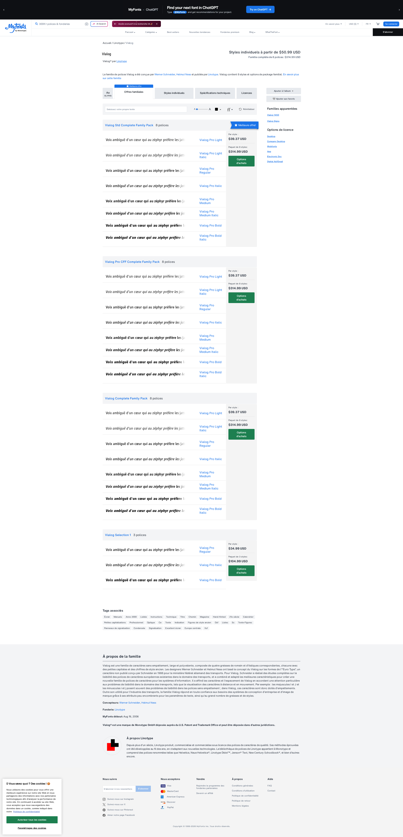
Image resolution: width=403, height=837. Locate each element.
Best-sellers (173, 32)
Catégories (150, 32)
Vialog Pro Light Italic (210, 155)
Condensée (139, 628)
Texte (168, 622)
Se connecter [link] (391, 24)
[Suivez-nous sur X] (105, 804)
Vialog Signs (273, 121)
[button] (4, 9)
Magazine (204, 617)
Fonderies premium (229, 32)
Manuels (118, 617)
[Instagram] (105, 799)
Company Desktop (276, 141)
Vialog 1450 (273, 114)
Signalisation (155, 628)
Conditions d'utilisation (243, 791)
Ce (160, 622)
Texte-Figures (245, 622)
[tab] (108, 93)
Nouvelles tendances (199, 32)
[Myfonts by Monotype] (15, 28)
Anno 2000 (131, 617)
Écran (107, 617)
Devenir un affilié (204, 793)
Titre (182, 617)
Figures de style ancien (199, 622)
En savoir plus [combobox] (333, 23)
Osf (216, 622)
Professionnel (136, 622)
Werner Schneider (164, 74)
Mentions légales (240, 806)
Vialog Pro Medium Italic (209, 213)
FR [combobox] (367, 23)
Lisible (143, 617)
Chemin (192, 617)
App (269, 151)
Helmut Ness (183, 74)
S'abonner (388, 31)
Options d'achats (241, 161)
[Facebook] (105, 815)
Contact (271, 791)
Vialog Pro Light (210, 140)
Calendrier (248, 617)
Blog (251, 32)
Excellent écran (173, 628)
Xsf (206, 628)
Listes (225, 622)
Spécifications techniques (215, 93)
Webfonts (272, 146)
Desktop (271, 136)
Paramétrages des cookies (32, 828)
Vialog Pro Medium (206, 201)
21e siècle (234, 617)
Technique (171, 617)
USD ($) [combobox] (352, 23)
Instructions (156, 617)
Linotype (119, 43)
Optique (151, 622)
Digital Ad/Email (275, 161)
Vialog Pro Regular (206, 170)
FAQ (269, 786)
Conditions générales (242, 786)
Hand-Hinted (219, 617)
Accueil (107, 43)
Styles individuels (174, 93)
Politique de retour (241, 801)
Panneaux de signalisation (117, 628)
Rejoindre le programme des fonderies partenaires (210, 787)
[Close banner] (157, 23)
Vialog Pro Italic (210, 186)
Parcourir (129, 32)
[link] (36, 24)
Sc (233, 622)
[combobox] (70, 23)
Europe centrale (193, 628)
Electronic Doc (274, 156)
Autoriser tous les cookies (32, 819)
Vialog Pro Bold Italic (210, 237)
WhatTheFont (271, 32)
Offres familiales (133, 92)
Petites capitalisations (115, 622)
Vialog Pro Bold (210, 225)
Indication (179, 622)
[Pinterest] (105, 810)
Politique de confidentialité (245, 796)
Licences (246, 93)
